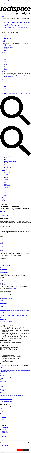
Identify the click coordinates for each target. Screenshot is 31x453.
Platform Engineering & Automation (8, 47)
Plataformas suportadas (5, 215)
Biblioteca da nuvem (4, 439)
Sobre (2, 416)
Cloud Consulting (6, 44)
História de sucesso (4, 214)
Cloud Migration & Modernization (8, 45)
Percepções (3, 71)
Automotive (5, 69)
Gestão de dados (4, 436)
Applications (5, 49)
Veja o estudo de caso (13, 288)
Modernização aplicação (5, 432)
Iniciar (3, 216)
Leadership (5, 87)
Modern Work (5, 50)
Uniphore (5, 36)
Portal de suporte (4, 417)
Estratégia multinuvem (5, 426)
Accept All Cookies (20, 449)
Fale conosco (2, 157)
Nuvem (3, 203)
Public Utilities (5, 61)
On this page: (3, 211)
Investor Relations (6, 89)
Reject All (26, 449)
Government (5, 64)
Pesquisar (9, 156)
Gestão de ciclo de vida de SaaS (6, 435)
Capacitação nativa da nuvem (5, 431)
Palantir (4, 35)
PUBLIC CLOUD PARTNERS (8, 38)
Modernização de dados (5, 427)
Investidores (3, 418)
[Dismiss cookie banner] (28, 442)
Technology (5, 70)
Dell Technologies (6, 37)
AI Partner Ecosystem (5, 440)
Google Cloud (5, 40)
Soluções (3, 16)
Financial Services (6, 60)
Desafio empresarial (4, 213)
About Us (5, 86)
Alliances (5, 88)
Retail (4, 68)
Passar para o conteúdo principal (4, 0)
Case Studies (16, 77)
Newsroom (5, 91)
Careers (4, 90)
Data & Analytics (6, 48)
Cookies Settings (13, 449)
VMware (5, 34)
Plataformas (3, 41)
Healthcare (5, 59)
